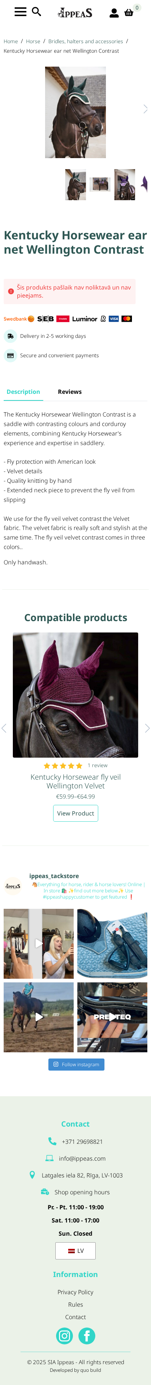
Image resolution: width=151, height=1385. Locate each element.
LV (80, 1251)
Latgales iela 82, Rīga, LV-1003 (82, 1175)
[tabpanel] (75, 488)
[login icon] (114, 13)
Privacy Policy (75, 1292)
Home (11, 41)
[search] (36, 11)
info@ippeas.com (82, 1158)
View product (75, 813)
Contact (75, 1317)
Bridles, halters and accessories (85, 41)
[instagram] (64, 1336)
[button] (138, 108)
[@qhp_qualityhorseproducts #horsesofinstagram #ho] (39, 944)
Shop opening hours (82, 1192)
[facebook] (86, 1336)
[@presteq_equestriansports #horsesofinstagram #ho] (112, 1017)
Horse (33, 41)
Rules (75, 1304)
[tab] (23, 391)
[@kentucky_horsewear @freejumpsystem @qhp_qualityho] (112, 944)
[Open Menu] (20, 12)
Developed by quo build (75, 1370)
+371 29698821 (82, 1142)
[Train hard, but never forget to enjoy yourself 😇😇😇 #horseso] (39, 1017)
